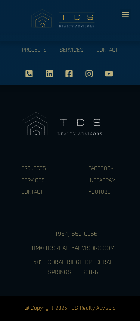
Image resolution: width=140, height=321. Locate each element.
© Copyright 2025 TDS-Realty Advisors (70, 308)
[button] (125, 14)
